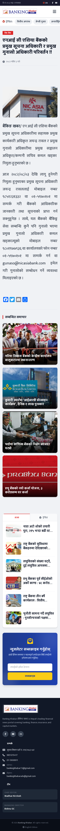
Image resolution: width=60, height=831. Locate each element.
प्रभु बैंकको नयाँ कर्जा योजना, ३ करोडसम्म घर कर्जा (23, 490)
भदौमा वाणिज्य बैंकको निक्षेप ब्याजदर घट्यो (27, 446)
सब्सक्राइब (30, 676)
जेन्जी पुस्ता (41, 21)
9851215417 (12, 755)
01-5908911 (12, 760)
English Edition (31, 827)
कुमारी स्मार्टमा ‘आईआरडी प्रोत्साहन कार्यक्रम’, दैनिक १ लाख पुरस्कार (26, 402)
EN (21, 734)
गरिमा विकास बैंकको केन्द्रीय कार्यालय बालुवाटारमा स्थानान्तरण (28, 358)
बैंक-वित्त (7, 33)
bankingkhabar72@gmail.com (21, 768)
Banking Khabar (25, 822)
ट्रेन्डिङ (45, 517)
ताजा (17, 517)
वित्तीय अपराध (23, 21)
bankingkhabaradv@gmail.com (21, 776)
